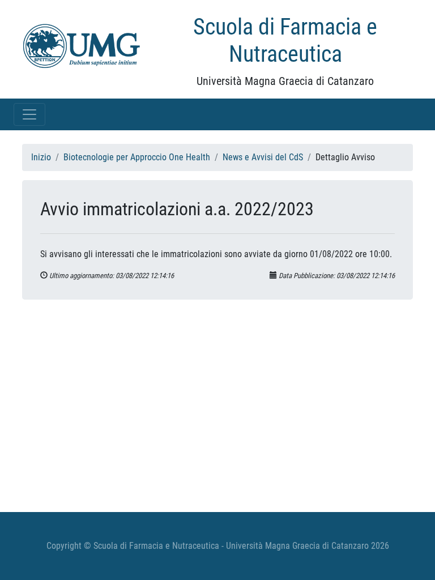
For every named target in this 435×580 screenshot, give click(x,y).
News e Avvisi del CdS (263, 157)
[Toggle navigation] (29, 114)
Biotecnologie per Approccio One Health (136, 157)
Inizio (41, 157)
